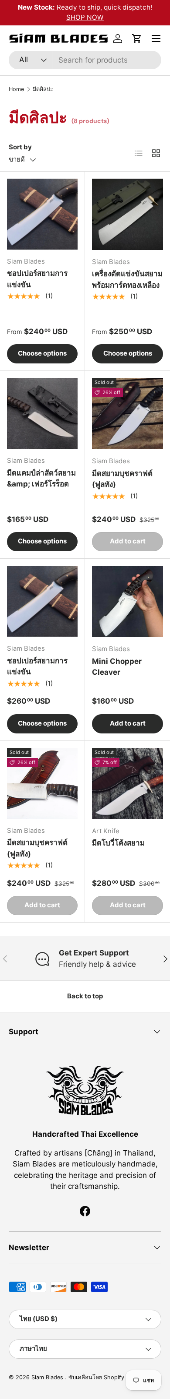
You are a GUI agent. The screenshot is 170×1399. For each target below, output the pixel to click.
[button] (136, 38)
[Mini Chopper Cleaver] (127, 601)
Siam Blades (48, 1377)
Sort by (20, 147)
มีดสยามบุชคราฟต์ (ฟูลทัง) (122, 479)
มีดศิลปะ (43, 89)
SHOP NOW (85, 17)
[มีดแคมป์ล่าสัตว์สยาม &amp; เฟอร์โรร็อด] (42, 413)
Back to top (85, 996)
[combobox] (85, 60)
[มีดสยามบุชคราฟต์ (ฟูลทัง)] (127, 413)
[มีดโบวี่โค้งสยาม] (127, 783)
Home (16, 89)
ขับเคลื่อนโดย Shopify (96, 1377)
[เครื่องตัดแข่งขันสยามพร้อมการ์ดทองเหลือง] (127, 214)
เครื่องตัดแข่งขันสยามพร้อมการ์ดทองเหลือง (127, 279)
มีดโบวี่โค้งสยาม (118, 843)
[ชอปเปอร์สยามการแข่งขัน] (42, 214)
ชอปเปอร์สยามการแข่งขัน (37, 279)
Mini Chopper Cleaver (117, 667)
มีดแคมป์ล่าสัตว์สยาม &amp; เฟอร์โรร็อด (41, 479)
